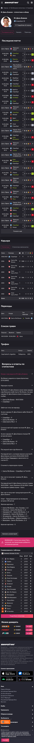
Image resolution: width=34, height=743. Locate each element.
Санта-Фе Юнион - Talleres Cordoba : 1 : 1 (16, 518)
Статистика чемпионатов (20, 247)
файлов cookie (12, 736)
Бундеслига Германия (7, 695)
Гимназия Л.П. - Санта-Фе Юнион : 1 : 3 (16, 512)
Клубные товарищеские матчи (17, 66)
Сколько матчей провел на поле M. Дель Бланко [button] (15, 428)
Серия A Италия (5, 689)
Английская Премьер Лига (8, 691)
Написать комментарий (9, 534)
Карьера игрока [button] (7, 385)
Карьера (18, 32)
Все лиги (3, 702)
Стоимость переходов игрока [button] (12, 465)
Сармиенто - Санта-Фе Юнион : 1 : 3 (15, 514)
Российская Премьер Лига (9, 700)
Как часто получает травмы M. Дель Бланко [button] (14, 478)
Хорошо (5, 740)
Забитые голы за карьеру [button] (10, 407)
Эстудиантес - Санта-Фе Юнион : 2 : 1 (15, 516)
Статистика (5, 247)
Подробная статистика (17, 616)
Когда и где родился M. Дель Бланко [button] (14, 374)
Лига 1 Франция (5, 697)
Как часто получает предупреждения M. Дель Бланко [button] (16, 493)
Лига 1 (15, 50)
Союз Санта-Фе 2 (8, 422)
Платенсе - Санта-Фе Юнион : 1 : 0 (14, 510)
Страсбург (6, 402)
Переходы (27, 32)
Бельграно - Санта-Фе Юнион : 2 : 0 (15, 520)
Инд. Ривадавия (11, 458)
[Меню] (2, 2)
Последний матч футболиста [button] (11, 449)
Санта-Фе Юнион (8, 399)
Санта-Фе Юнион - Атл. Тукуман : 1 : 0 (15, 508)
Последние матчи (7, 32)
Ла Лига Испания (6, 693)
